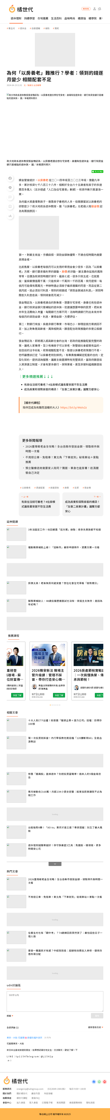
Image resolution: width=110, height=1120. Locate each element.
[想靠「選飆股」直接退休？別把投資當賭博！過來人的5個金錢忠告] (16, 778)
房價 (67, 487)
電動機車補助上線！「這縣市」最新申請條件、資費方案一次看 (64, 547)
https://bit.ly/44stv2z (73, 407)
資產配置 (40, 487)
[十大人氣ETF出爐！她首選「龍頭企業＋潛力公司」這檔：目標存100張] (16, 725)
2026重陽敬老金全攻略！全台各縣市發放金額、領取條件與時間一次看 (65, 880)
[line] (99, 1081)
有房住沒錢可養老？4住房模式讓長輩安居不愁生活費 (55, 384)
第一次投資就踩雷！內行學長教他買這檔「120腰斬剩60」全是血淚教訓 (65, 739)
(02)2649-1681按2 (56, 1088)
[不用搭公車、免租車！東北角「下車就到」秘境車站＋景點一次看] (16, 901)
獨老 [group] (57, 28)
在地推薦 (43, 18)
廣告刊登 (35, 1093)
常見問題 (61, 1102)
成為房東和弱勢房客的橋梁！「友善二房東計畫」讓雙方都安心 (61, 389)
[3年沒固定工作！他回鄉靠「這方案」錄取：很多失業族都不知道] (16, 534)
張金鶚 (87, 487)
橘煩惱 (82, 18)
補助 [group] (47, 28)
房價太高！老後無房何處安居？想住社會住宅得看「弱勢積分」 (64, 583)
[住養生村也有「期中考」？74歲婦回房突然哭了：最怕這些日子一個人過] (16, 937)
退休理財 (16, 18)
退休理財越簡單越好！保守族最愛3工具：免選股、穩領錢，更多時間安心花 (64, 846)
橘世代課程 (22, 1098)
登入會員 (33, 1102)
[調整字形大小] (10, 216)
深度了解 (23, 695)
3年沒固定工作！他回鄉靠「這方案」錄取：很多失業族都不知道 (64, 529)
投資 (76, 487)
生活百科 (56, 18)
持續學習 (29, 18)
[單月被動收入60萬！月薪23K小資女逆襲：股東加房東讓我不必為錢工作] (16, 796)
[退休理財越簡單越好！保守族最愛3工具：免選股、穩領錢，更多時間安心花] (16, 849)
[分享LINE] (10, 187)
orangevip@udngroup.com (30, 1088)
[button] (99, 8)
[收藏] (10, 206)
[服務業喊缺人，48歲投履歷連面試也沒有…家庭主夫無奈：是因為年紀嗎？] (16, 605)
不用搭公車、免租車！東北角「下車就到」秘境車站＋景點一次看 (65, 897)
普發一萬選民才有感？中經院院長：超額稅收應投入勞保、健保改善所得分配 (65, 952)
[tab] (50, 705)
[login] (94, 8)
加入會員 (21, 1102)
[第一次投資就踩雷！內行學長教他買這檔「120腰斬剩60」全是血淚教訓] (16, 742)
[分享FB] (10, 178)
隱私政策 (90, 1102)
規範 (9, 1015)
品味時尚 (69, 18)
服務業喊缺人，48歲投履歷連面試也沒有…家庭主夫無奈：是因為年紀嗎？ (65, 602)
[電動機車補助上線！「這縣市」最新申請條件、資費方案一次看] (16, 552)
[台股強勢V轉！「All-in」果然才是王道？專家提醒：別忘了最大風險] (16, 832)
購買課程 (86, 9)
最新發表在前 (94, 1027)
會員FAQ (35, 1098)
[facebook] (94, 1081)
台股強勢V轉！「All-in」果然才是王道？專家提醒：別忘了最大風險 (65, 829)
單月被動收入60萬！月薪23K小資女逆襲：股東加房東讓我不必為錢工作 (65, 793)
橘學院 (93, 18)
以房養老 (26, 487)
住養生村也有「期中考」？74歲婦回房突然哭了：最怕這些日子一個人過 (65, 934)
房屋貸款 (54, 487)
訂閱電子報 (47, 1102)
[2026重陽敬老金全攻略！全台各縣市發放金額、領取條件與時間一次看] (16, 883)
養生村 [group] (11, 28)
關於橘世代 (22, 1093)
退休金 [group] (23, 28)
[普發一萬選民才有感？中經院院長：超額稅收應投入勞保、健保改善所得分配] (16, 955)
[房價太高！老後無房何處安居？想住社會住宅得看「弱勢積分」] (16, 587)
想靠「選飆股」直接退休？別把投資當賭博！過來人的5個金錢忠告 (64, 775)
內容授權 (48, 1093)
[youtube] (104, 1081)
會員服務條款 (75, 1102)
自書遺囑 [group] (36, 28)
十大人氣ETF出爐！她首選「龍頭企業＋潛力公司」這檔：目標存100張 (65, 722)
